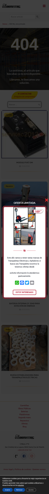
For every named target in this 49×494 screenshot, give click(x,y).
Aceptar (7, 490)
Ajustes (31, 490)
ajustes (21, 485)
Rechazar (19, 490)
